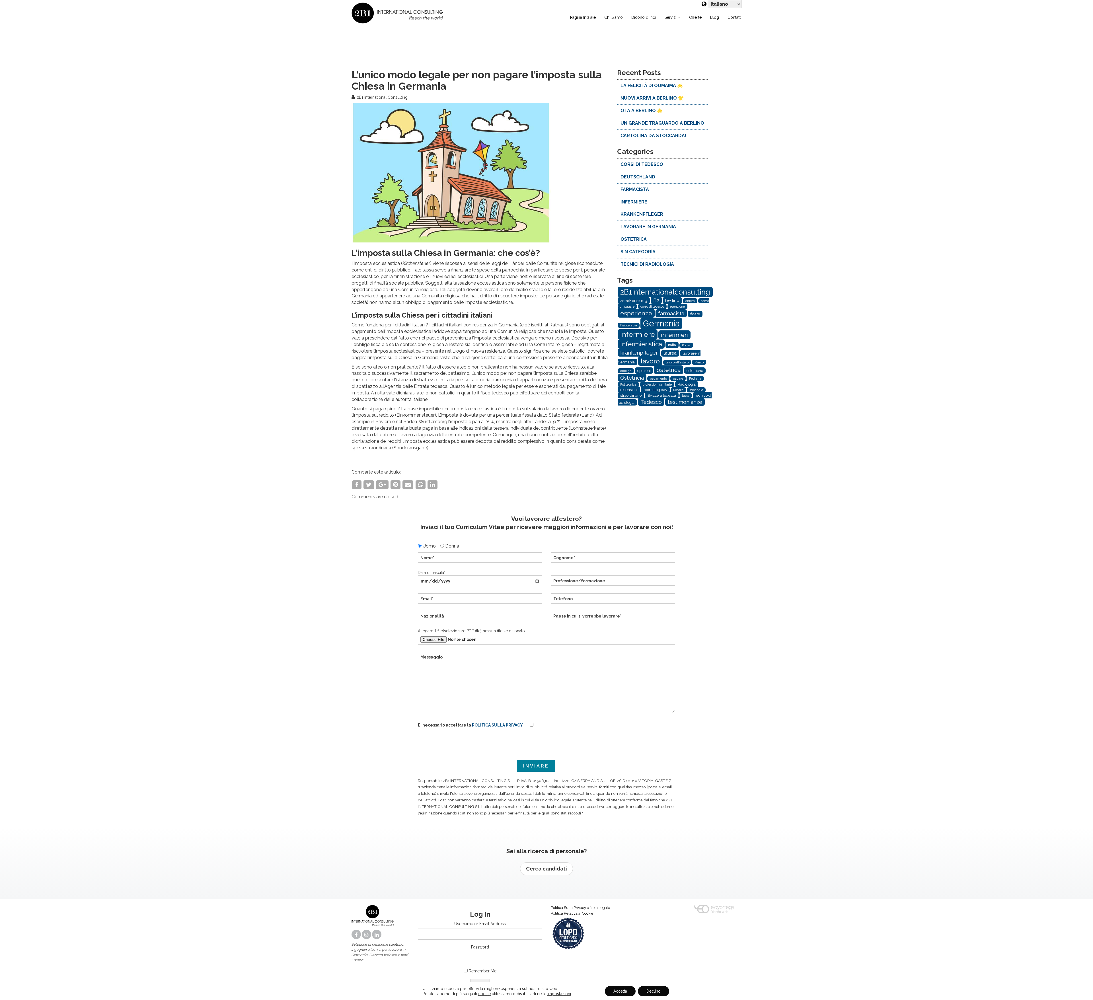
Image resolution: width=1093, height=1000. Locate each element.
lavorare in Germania (648, 226)
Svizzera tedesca (662, 395)
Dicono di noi (643, 17)
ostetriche (695, 370)
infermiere (634, 202)
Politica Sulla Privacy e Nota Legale (580, 908)
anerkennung (633, 300)
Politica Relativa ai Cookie (572, 913)
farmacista (635, 189)
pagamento (658, 378)
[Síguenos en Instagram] (367, 935)
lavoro (650, 361)
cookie (484, 993)
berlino (672, 300)
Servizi (671, 17)
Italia (672, 345)
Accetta (620, 991)
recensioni (629, 389)
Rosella (678, 390)
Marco (699, 362)
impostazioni (559, 993)
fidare (695, 314)
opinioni (644, 370)
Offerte (695, 17)
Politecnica (628, 384)
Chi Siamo (613, 17)
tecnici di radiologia (647, 264)
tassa (685, 395)
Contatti (734, 17)
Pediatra (695, 378)
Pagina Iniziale (583, 17)
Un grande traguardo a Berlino (662, 123)
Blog (714, 17)
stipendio (696, 390)
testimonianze (685, 402)
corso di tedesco (652, 306)
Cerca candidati (546, 869)
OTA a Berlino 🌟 (642, 110)
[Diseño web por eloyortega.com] (714, 909)
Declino (653, 991)
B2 (656, 300)
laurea (670, 353)
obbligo (625, 371)
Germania (661, 323)
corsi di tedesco (642, 164)
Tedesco (651, 402)
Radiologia (687, 384)
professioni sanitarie (657, 384)
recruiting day (655, 389)
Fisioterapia (628, 325)
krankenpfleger (639, 352)
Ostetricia (632, 378)
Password (480, 947)
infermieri (674, 334)
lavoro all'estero (677, 362)
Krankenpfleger (642, 214)
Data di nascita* (431, 572)
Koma (686, 345)
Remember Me (482, 971)
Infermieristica (641, 344)
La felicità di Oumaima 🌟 (652, 85)
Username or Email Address (480, 923)
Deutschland (638, 177)
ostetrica (634, 239)
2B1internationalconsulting (665, 292)
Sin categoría (638, 251)
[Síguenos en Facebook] (357, 935)
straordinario (631, 395)
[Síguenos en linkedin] (377, 935)
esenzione (677, 306)
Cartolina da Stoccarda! (653, 135)
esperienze (636, 313)
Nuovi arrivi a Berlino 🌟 (652, 98)
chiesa (690, 301)
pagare (678, 378)
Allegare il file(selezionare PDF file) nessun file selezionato (471, 631)
